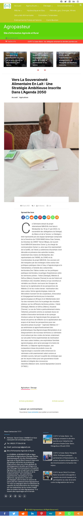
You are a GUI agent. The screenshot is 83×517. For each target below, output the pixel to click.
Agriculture (31, 6)
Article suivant (58, 401)
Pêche (17, 10)
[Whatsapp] (53, 217)
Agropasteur (17, 26)
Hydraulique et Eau (36, 10)
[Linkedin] (36, 217)
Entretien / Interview (47, 15)
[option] (15, 59)
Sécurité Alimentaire (24, 15)
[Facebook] (23, 217)
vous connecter (33, 412)
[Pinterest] (40, 217)
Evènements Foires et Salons (28, 20)
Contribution (52, 20)
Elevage (47, 6)
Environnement (64, 6)
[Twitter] (27, 217)
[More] (57, 217)
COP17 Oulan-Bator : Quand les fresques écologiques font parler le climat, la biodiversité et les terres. (41, 59)
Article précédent (26, 401)
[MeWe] (44, 217)
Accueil (17, 6)
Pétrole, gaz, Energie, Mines (63, 10)
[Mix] (48, 217)
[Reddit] (32, 217)
